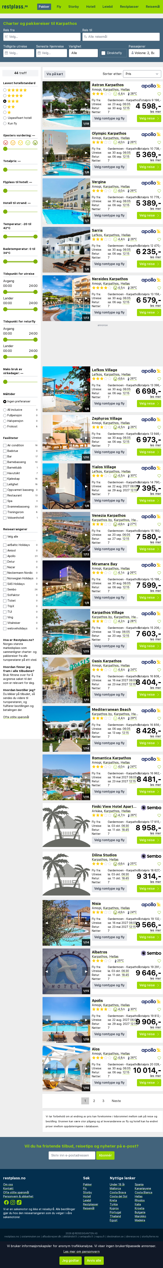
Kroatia (139, 1208)
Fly (59, 7)
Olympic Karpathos (109, 133)
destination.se (115, 1236)
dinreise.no (132, 1236)
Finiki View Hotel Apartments (118, 806)
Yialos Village (104, 467)
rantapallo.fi (86, 1236)
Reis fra (9, 30)
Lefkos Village (104, 370)
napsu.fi (100, 1236)
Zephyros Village (107, 418)
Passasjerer (137, 46)
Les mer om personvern (81, 1251)
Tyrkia (114, 1204)
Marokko (140, 1216)
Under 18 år (117, 1184)
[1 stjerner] (20, 112)
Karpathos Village (108, 612)
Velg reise (147, 118)
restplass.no (11, 1236)
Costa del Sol (118, 1196)
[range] (5, 149)
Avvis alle (94, 1260)
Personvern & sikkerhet (18, 1196)
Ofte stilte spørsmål (16, 717)
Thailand (115, 1216)
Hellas (125, 89)
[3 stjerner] (20, 101)
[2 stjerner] (20, 107)
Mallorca (115, 1188)
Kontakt (8, 1188)
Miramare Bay (104, 564)
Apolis (97, 1000)
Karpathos (111, 89)
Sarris (97, 230)
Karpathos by (102, 520)
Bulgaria (140, 1212)
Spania (139, 1184)
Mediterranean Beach (111, 709)
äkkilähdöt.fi (70, 1236)
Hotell (90, 7)
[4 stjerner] (20, 96)
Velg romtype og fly (109, 118)
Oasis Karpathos (106, 661)
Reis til (87, 30)
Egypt (113, 1220)
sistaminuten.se (30, 1236)
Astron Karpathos (108, 85)
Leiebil (108, 7)
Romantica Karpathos (111, 758)
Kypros (114, 1208)
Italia (138, 1204)
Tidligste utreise (15, 46)
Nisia (96, 903)
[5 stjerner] (20, 90)
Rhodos (140, 1200)
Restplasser (129, 7)
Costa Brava (118, 1192)
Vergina (99, 182)
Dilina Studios (104, 855)
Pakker (44, 7)
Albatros (99, 952)
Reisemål (153, 7)
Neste (116, 1101)
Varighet (75, 46)
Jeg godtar (70, 1260)
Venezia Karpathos (109, 515)
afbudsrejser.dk (51, 1236)
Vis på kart (55, 74)
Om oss (8, 1184)
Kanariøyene (143, 1188)
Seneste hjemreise (50, 46)
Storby (73, 7)
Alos (96, 1049)
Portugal (115, 1212)
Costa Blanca (143, 1192)
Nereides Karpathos (110, 279)
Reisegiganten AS (86, 1233)
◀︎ (46, 104)
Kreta (113, 1200)
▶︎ (86, 104)
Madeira (140, 1220)
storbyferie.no (150, 1236)
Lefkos (97, 235)
